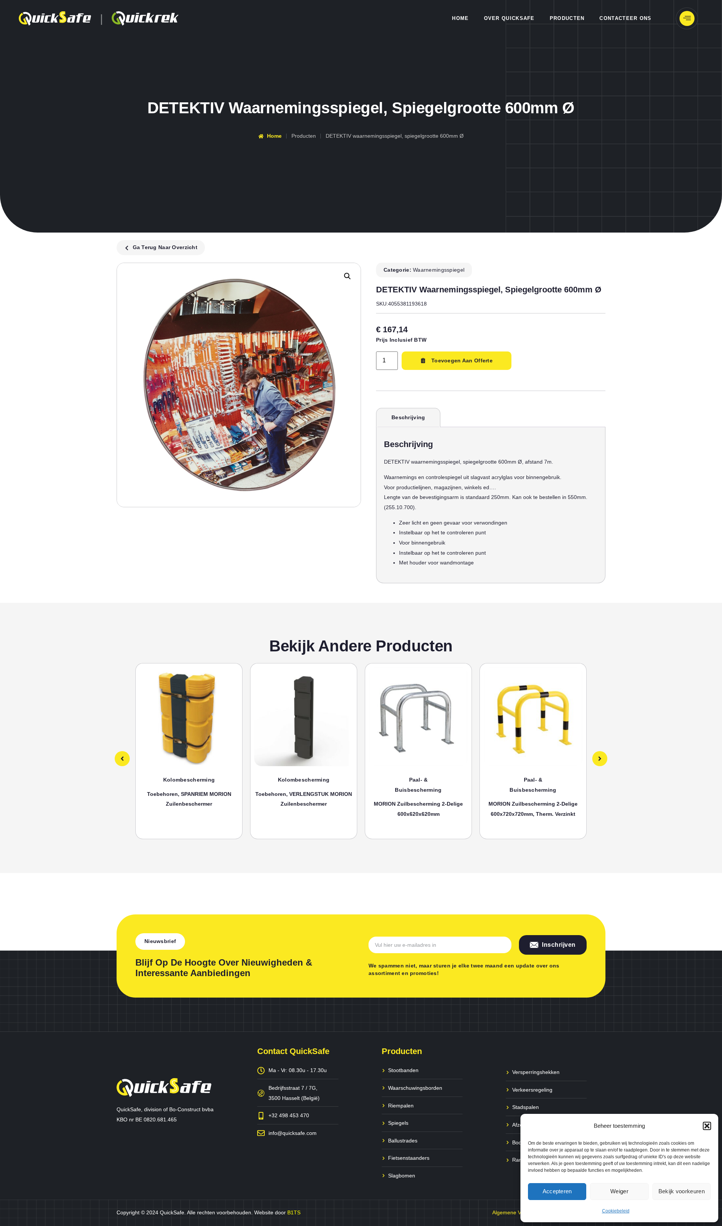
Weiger (619, 1191)
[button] (707, 1126)
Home (460, 18)
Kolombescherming (189, 780)
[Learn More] (687, 18)
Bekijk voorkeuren (681, 1191)
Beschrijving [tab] (408, 417)
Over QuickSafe (509, 18)
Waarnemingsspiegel (438, 270)
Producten (567, 18)
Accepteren (557, 1191)
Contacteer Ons (625, 18)
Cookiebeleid (615, 1211)
